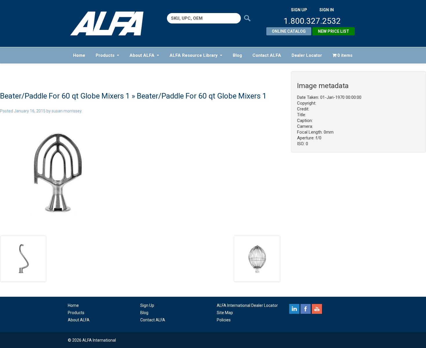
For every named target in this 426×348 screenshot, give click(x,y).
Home (79, 55)
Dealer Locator (307, 55)
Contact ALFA (266, 55)
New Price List (333, 31)
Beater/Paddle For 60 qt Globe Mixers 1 (65, 96)
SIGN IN (326, 10)
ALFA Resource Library (194, 55)
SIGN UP (299, 10)
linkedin (294, 309)
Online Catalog (289, 31)
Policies (224, 320)
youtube (317, 309)
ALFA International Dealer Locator (247, 305)
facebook (306, 309)
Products (105, 55)
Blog (237, 55)
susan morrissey (66, 111)
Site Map (225, 312)
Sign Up (147, 305)
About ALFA (142, 55)
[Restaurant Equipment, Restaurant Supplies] (111, 23)
